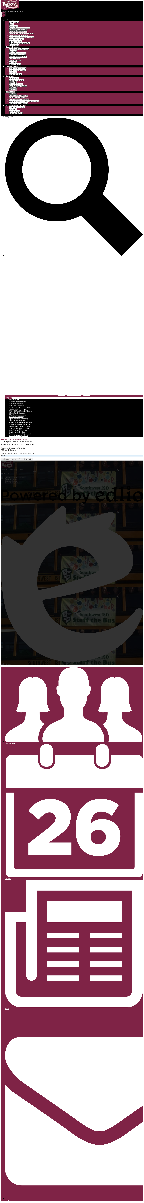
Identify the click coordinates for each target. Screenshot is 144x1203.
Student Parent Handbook (17, 53)
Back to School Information (18, 103)
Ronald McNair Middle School (19, 424)
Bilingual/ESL (14, 78)
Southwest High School (17, 432)
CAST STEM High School (18, 436)
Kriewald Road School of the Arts (20, 411)
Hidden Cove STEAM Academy (20, 407)
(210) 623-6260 (42, 472)
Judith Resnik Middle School (19, 428)
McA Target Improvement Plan (19, 43)
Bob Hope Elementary (16, 403)
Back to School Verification (18, 96)
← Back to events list (9, 459)
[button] (10, 20)
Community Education (16, 80)
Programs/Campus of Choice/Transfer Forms (24, 101)
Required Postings (11, 479)
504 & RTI (13, 82)
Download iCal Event (27, 454)
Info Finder (13, 62)
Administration (14, 22)
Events (3, 455)
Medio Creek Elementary (17, 413)
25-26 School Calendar (17, 107)
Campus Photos (14, 111)
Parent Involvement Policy (18, 57)
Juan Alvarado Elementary (18, 430)
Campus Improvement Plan (18, 32)
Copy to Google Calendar (9, 454)
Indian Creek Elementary (17, 409)
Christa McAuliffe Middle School (20, 422)
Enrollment (13, 51)
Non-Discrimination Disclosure (15, 477)
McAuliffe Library (15, 41)
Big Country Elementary (17, 401)
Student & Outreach (16, 84)
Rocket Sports (14, 45)
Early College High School (18, 86)
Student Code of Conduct (17, 55)
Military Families (15, 64)
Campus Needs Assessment (18, 35)
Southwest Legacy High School (20, 434)
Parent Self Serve (15, 60)
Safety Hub (13, 72)
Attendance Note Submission (19, 49)
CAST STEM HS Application (19, 99)
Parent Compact (14, 58)
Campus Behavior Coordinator (19, 28)
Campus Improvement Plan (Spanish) (21, 33)
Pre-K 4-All (13, 89)
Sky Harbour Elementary (17, 415)
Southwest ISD (14, 400)
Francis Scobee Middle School (19, 426)
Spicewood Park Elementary (18, 419)
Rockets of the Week (16, 113)
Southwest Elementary (16, 417)
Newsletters (13, 109)
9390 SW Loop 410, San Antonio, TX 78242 (16, 472)
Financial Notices (11, 481)
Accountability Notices (12, 483)
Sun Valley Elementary (17, 420)
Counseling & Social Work (18, 30)
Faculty (11, 24)
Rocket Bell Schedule (16, 39)
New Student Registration (17, 97)
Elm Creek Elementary (17, 405)
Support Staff (13, 26)
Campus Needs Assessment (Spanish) (21, 37)
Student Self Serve (15, 74)
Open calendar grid (25, 459)
